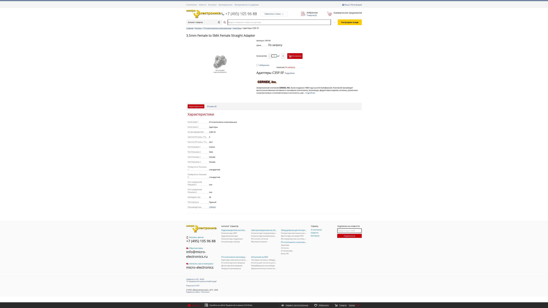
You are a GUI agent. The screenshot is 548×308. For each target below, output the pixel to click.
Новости (202, 4)
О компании (191, 4)
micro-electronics (199, 267)
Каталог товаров (195, 22)
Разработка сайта (193, 292)
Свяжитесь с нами (273, 14)
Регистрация (356, 4)
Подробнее (290, 73)
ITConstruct (205, 292)
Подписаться (349, 236)
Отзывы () (211, 106)
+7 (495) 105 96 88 (241, 13)
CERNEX (212, 207)
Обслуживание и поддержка (246, 4)
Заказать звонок (196, 237)
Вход (346, 4)
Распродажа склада (349, 22)
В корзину (296, 56)
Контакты (212, 4)
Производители (225, 4)
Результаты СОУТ (193, 285)
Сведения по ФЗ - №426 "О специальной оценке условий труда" (201, 280)
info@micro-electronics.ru (197, 254)
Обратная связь (196, 248)
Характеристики (196, 106)
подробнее (310, 93)
